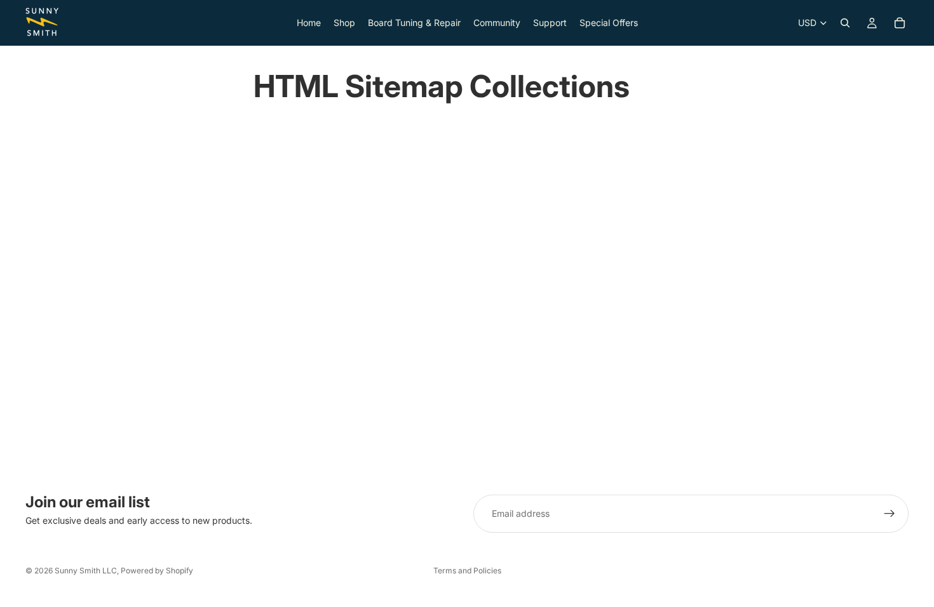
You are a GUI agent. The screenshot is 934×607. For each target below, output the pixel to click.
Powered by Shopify (157, 570)
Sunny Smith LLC (86, 570)
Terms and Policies (467, 570)
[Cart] (900, 23)
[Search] (845, 23)
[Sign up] (889, 513)
